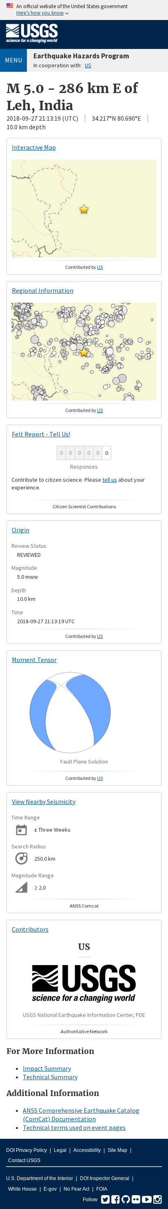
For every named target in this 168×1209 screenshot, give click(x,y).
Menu (13, 60)
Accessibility (87, 1150)
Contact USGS (24, 1160)
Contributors (30, 929)
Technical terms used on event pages (74, 1127)
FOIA (101, 1189)
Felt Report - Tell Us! (41, 434)
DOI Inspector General (104, 1178)
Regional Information (42, 290)
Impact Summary (47, 1068)
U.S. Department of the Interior (39, 1178)
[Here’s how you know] (84, 10)
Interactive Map (34, 147)
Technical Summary (50, 1077)
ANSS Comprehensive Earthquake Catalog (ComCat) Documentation (81, 1114)
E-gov (50, 1189)
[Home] (32, 44)
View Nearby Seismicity (43, 801)
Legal (60, 1150)
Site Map (117, 1150)
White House (22, 1189)
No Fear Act (76, 1189)
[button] (84, 209)
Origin (20, 530)
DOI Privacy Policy (26, 1150)
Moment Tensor (34, 659)
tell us (109, 479)
